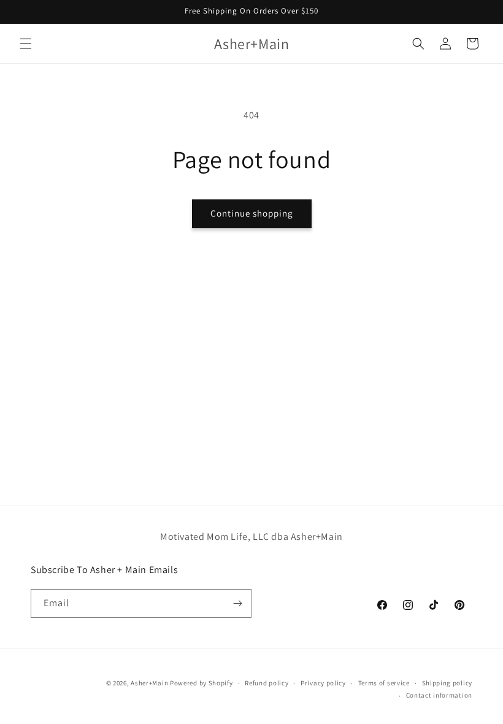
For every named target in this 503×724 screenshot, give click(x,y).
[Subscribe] (237, 603)
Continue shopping (251, 213)
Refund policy (266, 683)
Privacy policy (323, 683)
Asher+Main (149, 683)
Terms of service (384, 683)
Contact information (439, 695)
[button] (25, 43)
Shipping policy (447, 683)
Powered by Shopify (201, 683)
